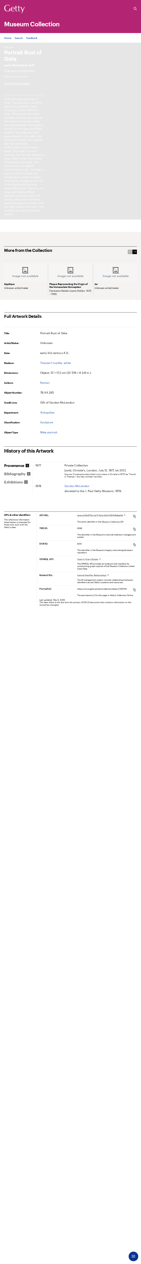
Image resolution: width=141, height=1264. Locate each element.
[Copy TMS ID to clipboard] (134, 529)
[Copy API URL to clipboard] (134, 516)
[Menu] (133, 1256)
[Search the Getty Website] (135, 9)
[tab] (18, 465)
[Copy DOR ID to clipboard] (134, 544)
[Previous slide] (130, 252)
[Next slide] (134, 252)
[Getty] (14, 9)
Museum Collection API (112, 521)
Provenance (14, 465)
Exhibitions (13, 482)
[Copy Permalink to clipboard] (134, 590)
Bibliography (15, 474)
